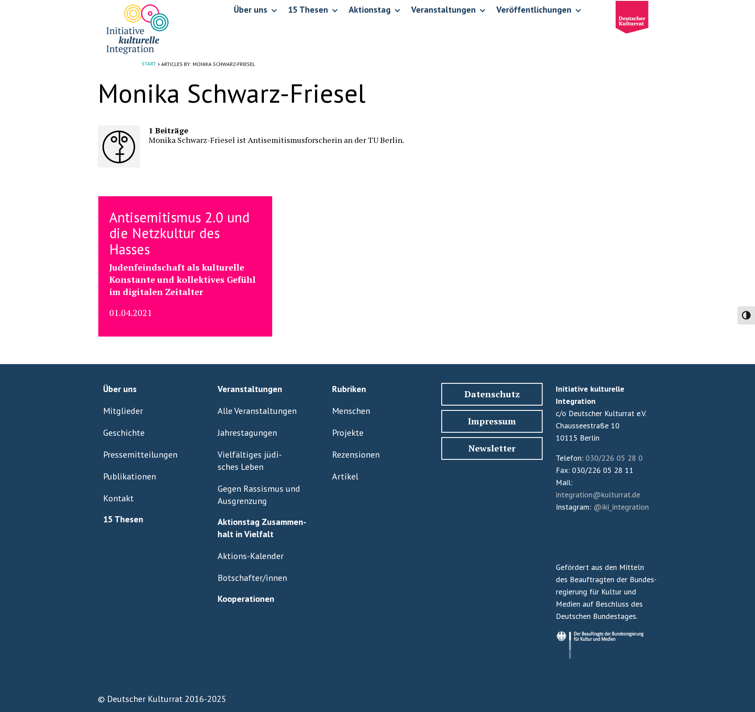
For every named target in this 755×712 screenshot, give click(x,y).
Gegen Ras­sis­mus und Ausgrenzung (259, 495)
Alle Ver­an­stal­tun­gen (257, 411)
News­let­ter (492, 448)
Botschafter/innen (252, 577)
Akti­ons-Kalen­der (251, 556)
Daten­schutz (492, 394)
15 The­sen (123, 519)
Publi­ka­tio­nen (129, 476)
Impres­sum (492, 421)
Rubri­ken (349, 389)
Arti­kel (345, 476)
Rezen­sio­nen (356, 454)
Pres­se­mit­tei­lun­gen (140, 454)
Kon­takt (118, 498)
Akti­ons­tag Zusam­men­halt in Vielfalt (262, 528)
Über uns (120, 389)
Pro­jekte (348, 432)
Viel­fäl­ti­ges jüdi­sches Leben (250, 460)
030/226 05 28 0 (614, 458)
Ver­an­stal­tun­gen (250, 389)
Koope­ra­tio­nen (246, 598)
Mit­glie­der (123, 411)
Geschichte (124, 432)
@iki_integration (621, 507)
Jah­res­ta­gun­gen (247, 432)
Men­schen (351, 411)
